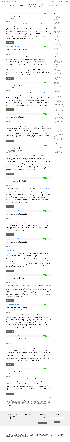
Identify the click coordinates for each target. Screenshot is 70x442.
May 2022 (56, 82)
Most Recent (56, 21)
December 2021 (57, 89)
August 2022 (57, 78)
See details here (42, 23)
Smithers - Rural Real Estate (34, 401)
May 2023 (56, 66)
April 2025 (56, 40)
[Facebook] (64, 1)
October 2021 (57, 91)
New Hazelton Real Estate (25, 401)
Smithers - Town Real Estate (15, 402)
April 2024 (56, 55)
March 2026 (57, 27)
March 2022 (57, 85)
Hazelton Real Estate (58, 105)
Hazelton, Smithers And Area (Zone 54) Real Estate (22, 400)
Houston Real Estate (45, 400)
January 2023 (57, 72)
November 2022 (57, 74)
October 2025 (57, 32)
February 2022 (57, 86)
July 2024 (56, 51)
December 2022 (57, 73)
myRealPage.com (37, 430)
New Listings (57, 16)
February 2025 (57, 43)
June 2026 (56, 23)
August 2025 (57, 35)
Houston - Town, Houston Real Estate (36, 400)
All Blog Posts (57, 15)
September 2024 (58, 48)
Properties (15, 5)
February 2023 (57, 70)
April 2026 (56, 26)
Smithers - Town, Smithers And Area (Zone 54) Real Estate (28, 402)
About (56, 5)
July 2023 (56, 64)
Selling (47, 5)
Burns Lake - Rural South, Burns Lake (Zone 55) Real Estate (59, 97)
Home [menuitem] (10, 5)
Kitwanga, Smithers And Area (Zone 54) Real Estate (13, 401)
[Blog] (67, 1)
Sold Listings (57, 17)
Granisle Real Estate (58, 101)
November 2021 (57, 90)
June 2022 (56, 81)
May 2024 (56, 53)
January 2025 (57, 44)
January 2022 (57, 87)
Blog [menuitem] (52, 5)
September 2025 (58, 34)
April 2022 (56, 83)
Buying (22, 5)
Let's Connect (42, 422)
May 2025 (56, 39)
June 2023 (56, 65)
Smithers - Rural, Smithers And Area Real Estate (58, 131)
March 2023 (57, 69)
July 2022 (56, 79)
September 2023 (58, 61)
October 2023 (57, 60)
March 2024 (57, 56)
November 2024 (57, 45)
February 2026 (57, 28)
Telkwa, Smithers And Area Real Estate (34, 403)
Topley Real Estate (43, 403)
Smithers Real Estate (12, 184)
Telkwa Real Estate (12, 52)
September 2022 (58, 77)
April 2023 (56, 68)
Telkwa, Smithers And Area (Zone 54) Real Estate (21, 403)
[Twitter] (66, 1)
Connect (60, 1)
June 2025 (56, 38)
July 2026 (56, 22)
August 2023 (57, 62)
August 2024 (57, 49)
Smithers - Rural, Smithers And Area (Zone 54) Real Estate (59, 128)
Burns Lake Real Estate (59, 100)
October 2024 (57, 47)
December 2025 (57, 30)
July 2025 (56, 36)
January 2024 (57, 57)
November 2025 (57, 31)
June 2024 (56, 52)
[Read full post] (28, 14)
